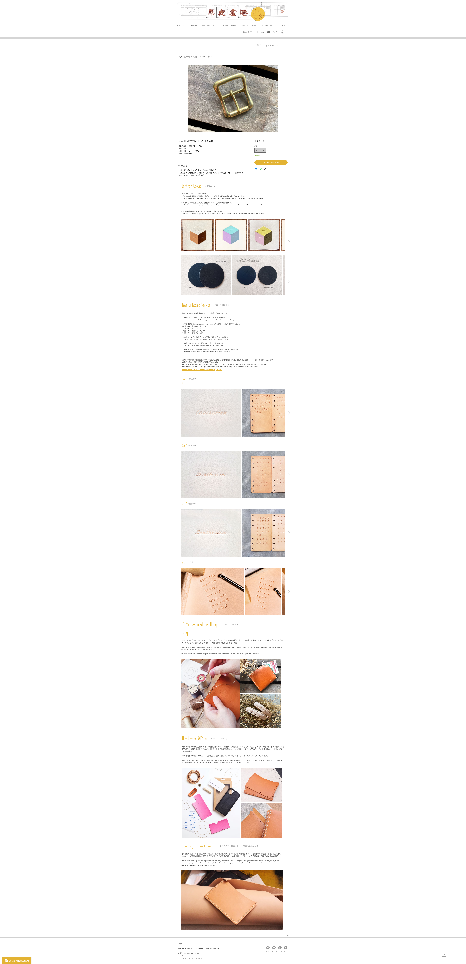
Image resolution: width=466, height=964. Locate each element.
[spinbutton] (260, 150)
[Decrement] (256, 150)
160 (190, 949)
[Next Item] (289, 242)
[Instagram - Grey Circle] (280, 947)
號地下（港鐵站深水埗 (199, 948)
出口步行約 (212, 948)
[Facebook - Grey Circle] (268, 947)
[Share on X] (265, 168)
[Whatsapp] (285, 947)
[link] (284, 31)
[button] (285, 26)
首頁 (180, 56)
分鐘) (218, 948)
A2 (207, 949)
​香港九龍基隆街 (183, 948)
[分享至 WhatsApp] (260, 168)
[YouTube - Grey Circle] (274, 947)
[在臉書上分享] (256, 168)
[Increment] (263, 150)
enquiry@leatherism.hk (183, 956)
